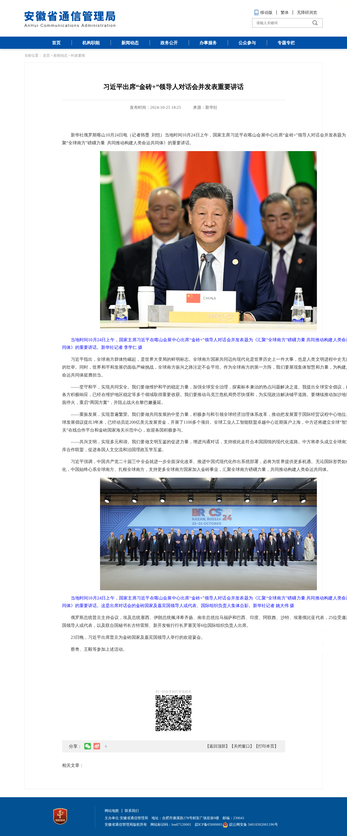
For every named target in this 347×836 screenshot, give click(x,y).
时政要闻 (78, 55)
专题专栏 (286, 42)
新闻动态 (130, 42)
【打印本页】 (266, 746)
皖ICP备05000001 (209, 824)
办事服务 (208, 42)
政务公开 (169, 42)
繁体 (285, 12)
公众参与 (247, 42)
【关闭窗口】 (242, 746)
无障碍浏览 (307, 12)
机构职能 (91, 42)
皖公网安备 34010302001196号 (253, 824)
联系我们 (132, 811)
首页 (56, 42)
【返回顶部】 (217, 746)
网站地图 (112, 811)
